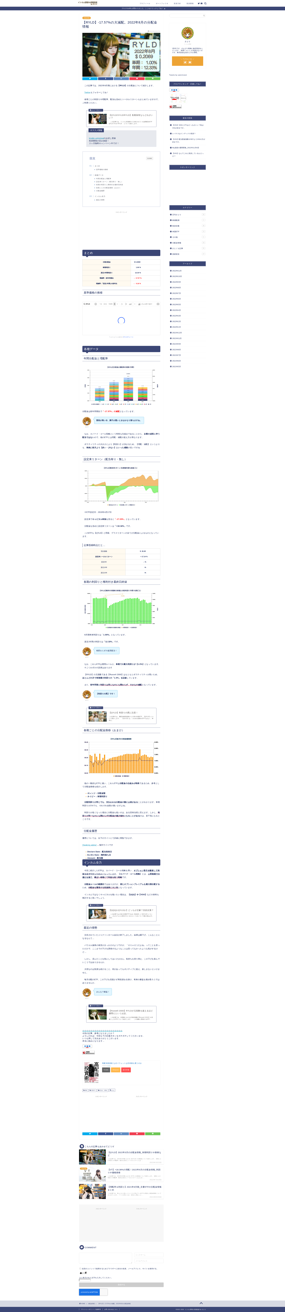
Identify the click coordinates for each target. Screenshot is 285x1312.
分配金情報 (86, 18)
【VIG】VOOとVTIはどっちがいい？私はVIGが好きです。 (188, 126)
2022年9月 (176, 282)
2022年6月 (176, 299)
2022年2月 (176, 321)
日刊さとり (188, 215)
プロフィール (145, 3)
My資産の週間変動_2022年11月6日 (185, 148)
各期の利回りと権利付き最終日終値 (109, 185)
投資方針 (177, 3)
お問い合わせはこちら (111, 1309)
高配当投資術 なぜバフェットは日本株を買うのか (122, 1063)
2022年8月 (176, 288)
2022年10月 (177, 276)
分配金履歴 (100, 191)
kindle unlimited (96, 138)
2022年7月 (176, 293)
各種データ (99, 175)
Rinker (109, 1065)
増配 (85, 1090)
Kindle (106, 1070)
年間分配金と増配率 (103, 179)
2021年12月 (177, 333)
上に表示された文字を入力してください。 (96, 1278)
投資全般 (188, 226)
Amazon (116, 1070)
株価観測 (188, 220)
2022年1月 (176, 327)
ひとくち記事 (188, 248)
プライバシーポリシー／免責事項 (91, 1309)
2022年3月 (176, 316)
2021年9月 (176, 344)
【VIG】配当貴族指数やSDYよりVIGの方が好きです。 (188, 140)
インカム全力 (100, 196)
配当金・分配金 (103, 1090)
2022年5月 (176, 304)
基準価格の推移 (102, 169)
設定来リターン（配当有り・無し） (109, 182)
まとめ (97, 166)
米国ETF (93, 1090)
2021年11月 (177, 338)
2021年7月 (176, 355)
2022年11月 (177, 271)
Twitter (87, 92)
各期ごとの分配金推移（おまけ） (108, 188)
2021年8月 (176, 350)
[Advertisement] (121, 229)
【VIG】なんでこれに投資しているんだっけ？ (188, 155)
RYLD (112, 1090)
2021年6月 (176, 361)
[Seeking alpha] (89, 845)
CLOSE (149, 158)
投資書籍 (190, 3)
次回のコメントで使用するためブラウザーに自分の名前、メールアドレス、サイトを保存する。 (120, 1269)
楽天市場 (126, 1070)
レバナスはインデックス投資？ (184, 133)
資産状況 (188, 254)
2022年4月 (176, 310)
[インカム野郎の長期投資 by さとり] (87, 4)
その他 (188, 237)
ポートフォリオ (162, 3)
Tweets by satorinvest (178, 75)
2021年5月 (176, 366)
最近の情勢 (100, 200)
